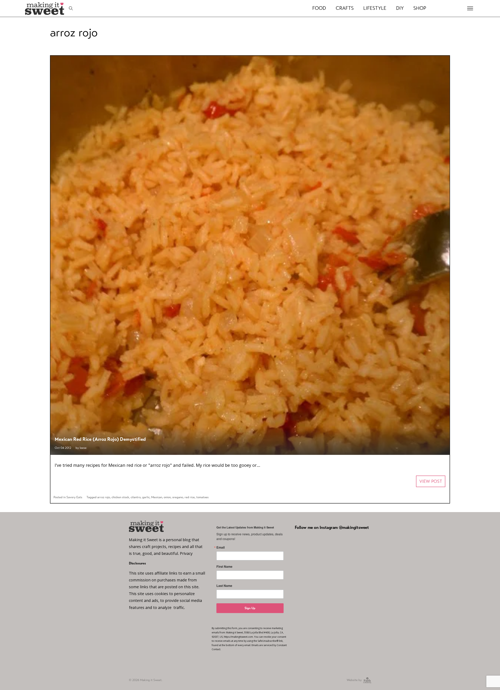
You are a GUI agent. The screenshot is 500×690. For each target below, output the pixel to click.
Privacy (186, 553)
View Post (430, 481)
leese (83, 448)
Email (220, 547)
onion (167, 497)
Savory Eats (74, 497)
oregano (177, 497)
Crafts (345, 8)
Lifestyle (374, 8)
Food (319, 8)
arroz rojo (103, 497)
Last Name (224, 585)
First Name (224, 566)
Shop (419, 8)
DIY (400, 8)
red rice (190, 497)
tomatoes (202, 497)
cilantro (136, 497)
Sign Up (250, 608)
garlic (146, 497)
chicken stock (120, 497)
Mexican (156, 497)
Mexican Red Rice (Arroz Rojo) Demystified (100, 439)
